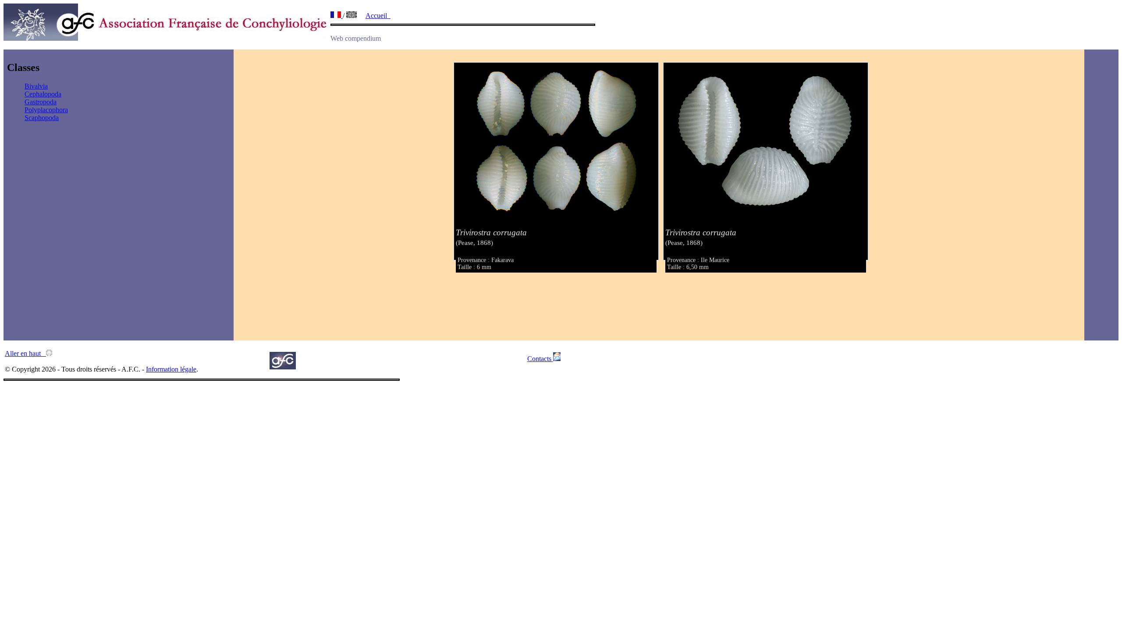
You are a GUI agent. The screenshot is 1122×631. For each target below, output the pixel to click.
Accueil (378, 15)
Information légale (171, 369)
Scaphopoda (42, 117)
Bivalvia (36, 86)
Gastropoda (41, 102)
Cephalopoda (43, 94)
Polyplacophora (46, 109)
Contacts (540, 358)
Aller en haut (25, 353)
